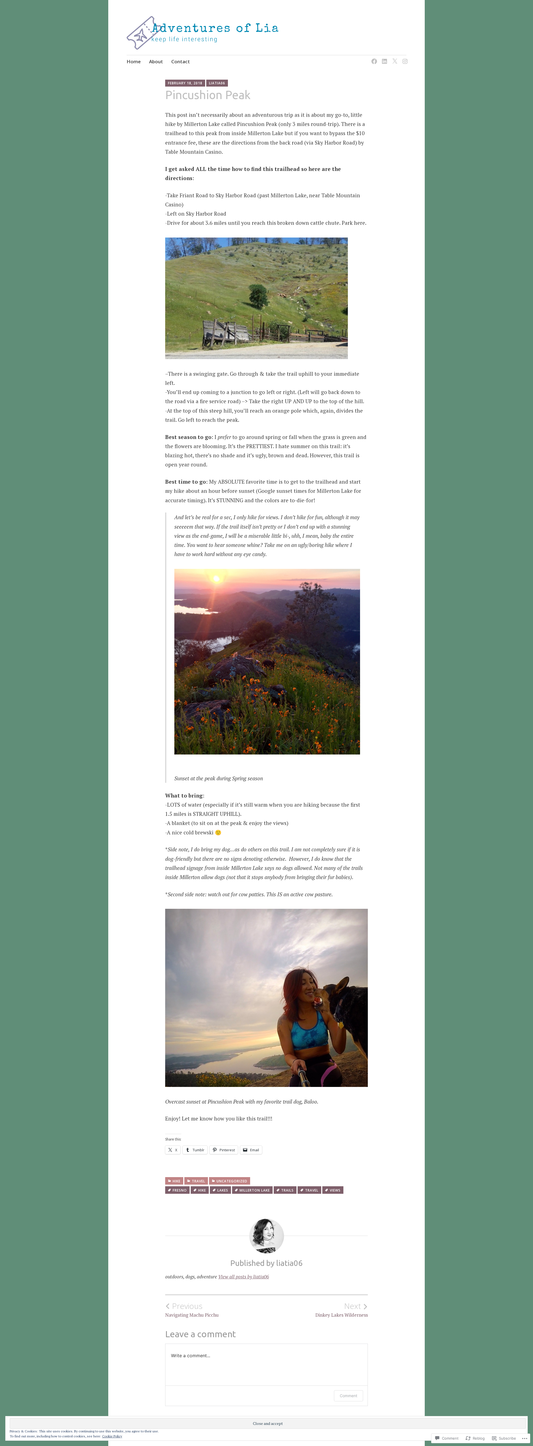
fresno (180, 1190)
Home (134, 61)
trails (287, 1190)
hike (176, 1181)
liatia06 (217, 83)
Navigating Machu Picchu (192, 1309)
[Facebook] (373, 58)
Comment (348, 1395)
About (156, 61)
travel (198, 1181)
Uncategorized (232, 1181)
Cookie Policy (112, 1436)
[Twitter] (393, 58)
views (335, 1190)
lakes (222, 1190)
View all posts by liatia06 (243, 1276)
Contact (180, 61)
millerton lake (255, 1190)
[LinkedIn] (383, 58)
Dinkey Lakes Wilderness (341, 1309)
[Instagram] (404, 58)
